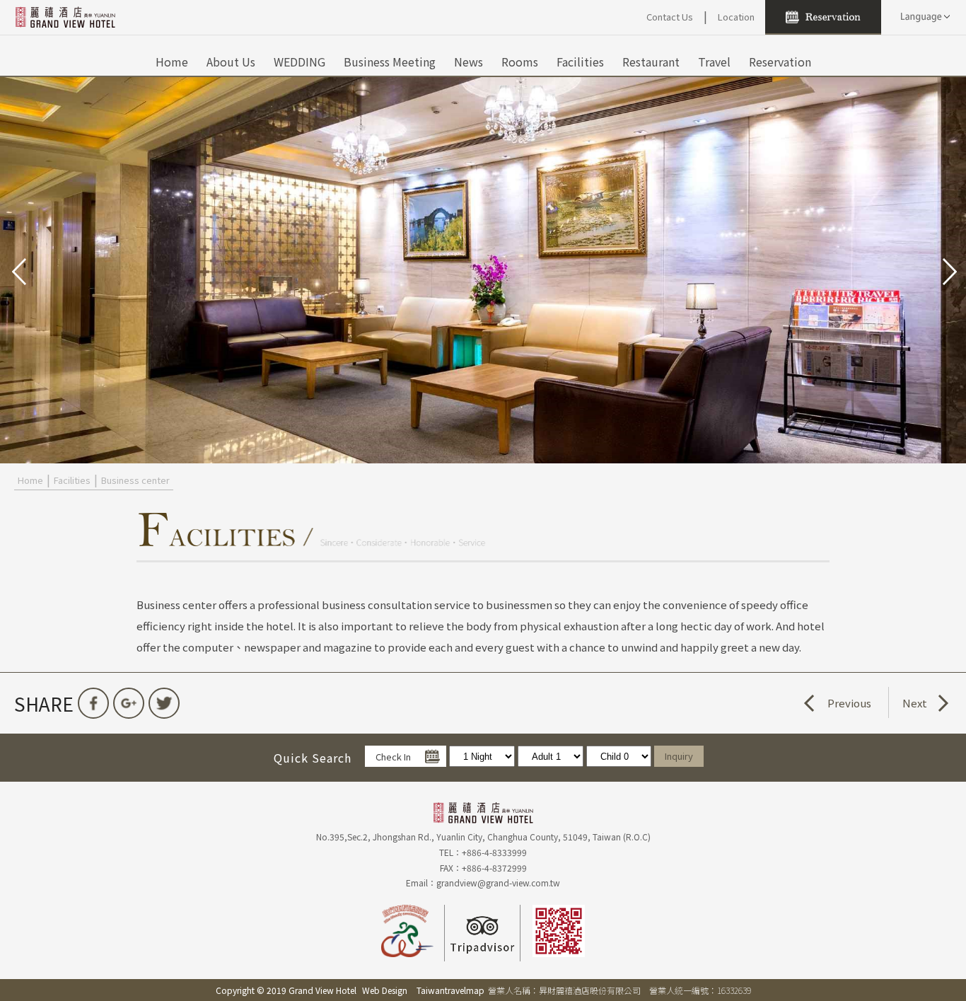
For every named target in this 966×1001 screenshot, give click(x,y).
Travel (714, 61)
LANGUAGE (923, 17)
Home (172, 61)
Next (914, 702)
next (948, 270)
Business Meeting (390, 61)
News (468, 61)
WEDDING (299, 61)
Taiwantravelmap (450, 990)
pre (17, 270)
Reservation (780, 61)
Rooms (519, 61)
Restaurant (651, 61)
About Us (230, 61)
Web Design (384, 990)
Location (736, 16)
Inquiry (679, 756)
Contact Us (669, 16)
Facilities (580, 61)
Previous (849, 702)
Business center (135, 480)
